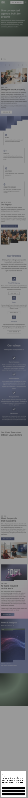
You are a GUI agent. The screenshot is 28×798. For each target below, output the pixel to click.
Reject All (13, 791)
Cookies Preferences (13, 794)
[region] (13, 784)
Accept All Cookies (13, 788)
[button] (3, 774)
